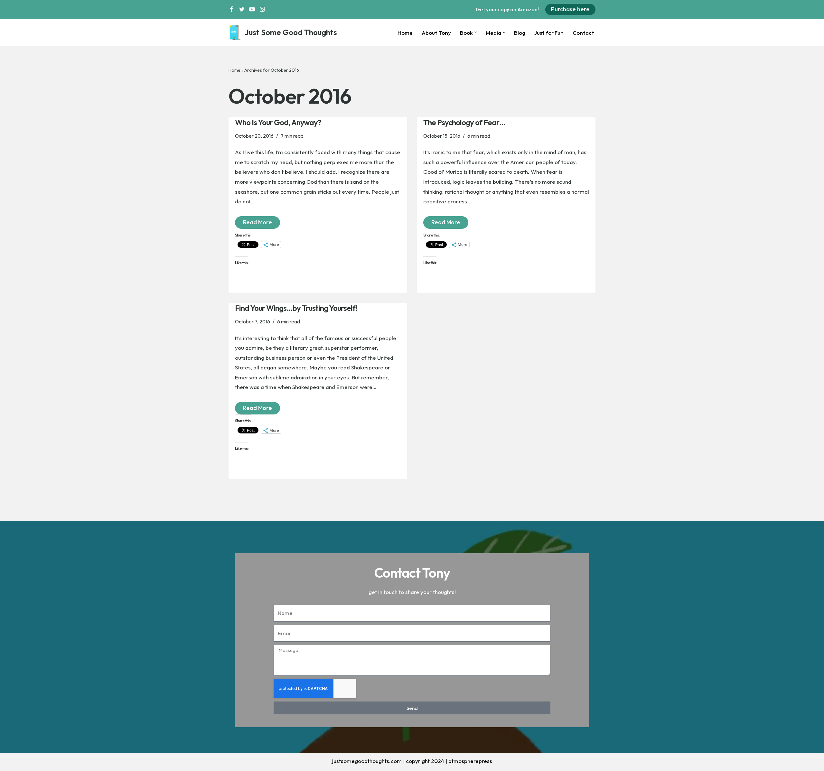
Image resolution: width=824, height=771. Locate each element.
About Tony (436, 32)
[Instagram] (262, 9)
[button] (475, 32)
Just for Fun (549, 32)
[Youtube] (252, 9)
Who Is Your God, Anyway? (278, 122)
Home (405, 32)
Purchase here (570, 9)
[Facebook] (231, 9)
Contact (583, 32)
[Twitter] (242, 9)
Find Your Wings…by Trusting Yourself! (296, 308)
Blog (519, 32)
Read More (253, 221)
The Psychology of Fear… (464, 122)
